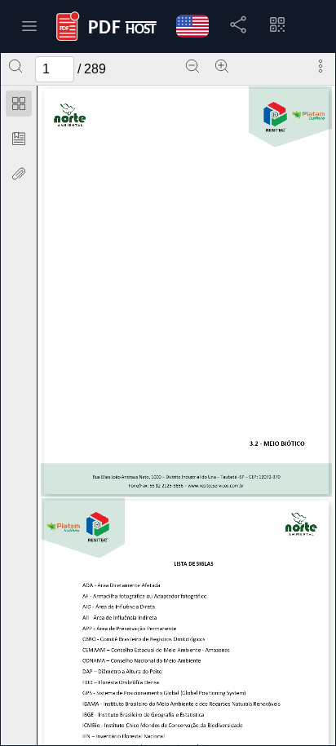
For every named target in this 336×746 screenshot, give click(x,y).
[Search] (15, 66)
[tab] (18, 106)
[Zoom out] (192, 66)
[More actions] (320, 66)
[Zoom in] (222, 66)
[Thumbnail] (19, 103)
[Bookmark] (19, 139)
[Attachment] (19, 174)
